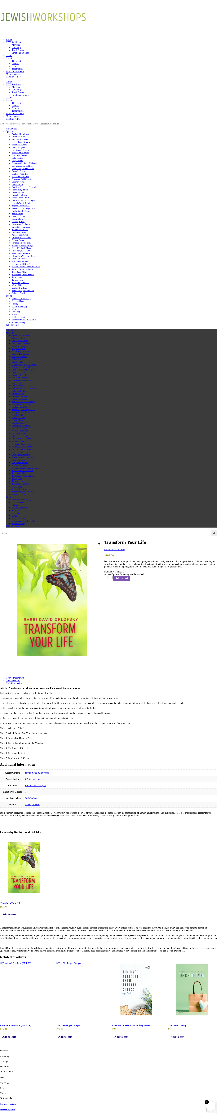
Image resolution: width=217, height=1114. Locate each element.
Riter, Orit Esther (19, 259)
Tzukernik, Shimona (20, 283)
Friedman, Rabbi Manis (21, 179)
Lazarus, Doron (18, 216)
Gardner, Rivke (18, 182)
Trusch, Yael (17, 277)
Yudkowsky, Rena (19, 288)
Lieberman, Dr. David (21, 224)
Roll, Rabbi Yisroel (20, 261)
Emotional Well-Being (21, 298)
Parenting (16, 47)
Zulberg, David (18, 293)
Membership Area (14, 74)
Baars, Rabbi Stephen (21, 142)
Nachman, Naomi (19, 232)
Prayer (14, 314)
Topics (9, 295)
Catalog (9, 55)
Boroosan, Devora (19, 155)
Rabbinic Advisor (14, 76)
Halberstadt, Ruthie (20, 190)
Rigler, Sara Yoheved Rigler (23, 256)
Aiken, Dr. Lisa (18, 137)
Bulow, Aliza (17, 158)
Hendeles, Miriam (19, 195)
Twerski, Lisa (17, 280)
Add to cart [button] (9, 914)
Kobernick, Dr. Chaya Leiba (23, 208)
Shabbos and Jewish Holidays (24, 320)
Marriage (16, 45)
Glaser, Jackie (17, 184)
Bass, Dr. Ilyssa (18, 147)
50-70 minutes (31, 798)
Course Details (13, 680)
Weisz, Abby (17, 285)
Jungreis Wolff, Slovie (21, 203)
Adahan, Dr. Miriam (20, 134)
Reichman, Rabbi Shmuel (22, 251)
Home (9, 39)
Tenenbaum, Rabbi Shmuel (23, 275)
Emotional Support (20, 53)
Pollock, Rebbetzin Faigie (22, 245)
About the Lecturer (15, 683)
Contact (15, 63)
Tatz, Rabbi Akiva (19, 272)
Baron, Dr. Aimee (19, 145)
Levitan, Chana (18, 222)
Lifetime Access (32, 779)
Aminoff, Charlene (20, 139)
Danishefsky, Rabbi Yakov (23, 168)
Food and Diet (18, 301)
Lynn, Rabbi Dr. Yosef (21, 227)
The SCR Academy (15, 71)
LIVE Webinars (13, 42)
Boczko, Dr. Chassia (20, 153)
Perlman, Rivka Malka (21, 243)
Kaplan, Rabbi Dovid (21, 206)
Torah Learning (18, 322)
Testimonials (17, 68)
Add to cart (121, 578)
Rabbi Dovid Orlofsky (114, 549)
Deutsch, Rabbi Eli (20, 174)
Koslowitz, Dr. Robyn (21, 211)
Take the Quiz (12, 325)
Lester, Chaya (17, 219)
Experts (15, 66)
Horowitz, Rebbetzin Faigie (23, 200)
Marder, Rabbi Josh (20, 229)
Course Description (15, 677)
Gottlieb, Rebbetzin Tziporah (24, 187)
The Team (16, 61)
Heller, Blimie (18, 192)
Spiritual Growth (19, 317)
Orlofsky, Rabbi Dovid (27, 124)
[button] (99, 544)
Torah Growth (18, 50)
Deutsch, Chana (18, 171)
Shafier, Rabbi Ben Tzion (22, 264)
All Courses (11, 128)
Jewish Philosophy (19, 306)
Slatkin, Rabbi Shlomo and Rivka (26, 267)
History (15, 304)
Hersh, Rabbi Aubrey (20, 198)
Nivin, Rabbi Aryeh (20, 235)
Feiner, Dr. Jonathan (20, 176)
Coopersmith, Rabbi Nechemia (24, 163)
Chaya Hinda (17, 161)
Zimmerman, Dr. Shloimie (23, 290)
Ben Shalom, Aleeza (20, 150)
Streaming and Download (37, 772)
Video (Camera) (32, 804)
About (9, 58)
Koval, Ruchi (17, 214)
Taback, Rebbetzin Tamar (22, 269)
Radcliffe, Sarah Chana (21, 248)
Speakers (11, 124)
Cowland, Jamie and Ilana (22, 166)
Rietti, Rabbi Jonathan (21, 253)
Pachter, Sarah (18, 240)
